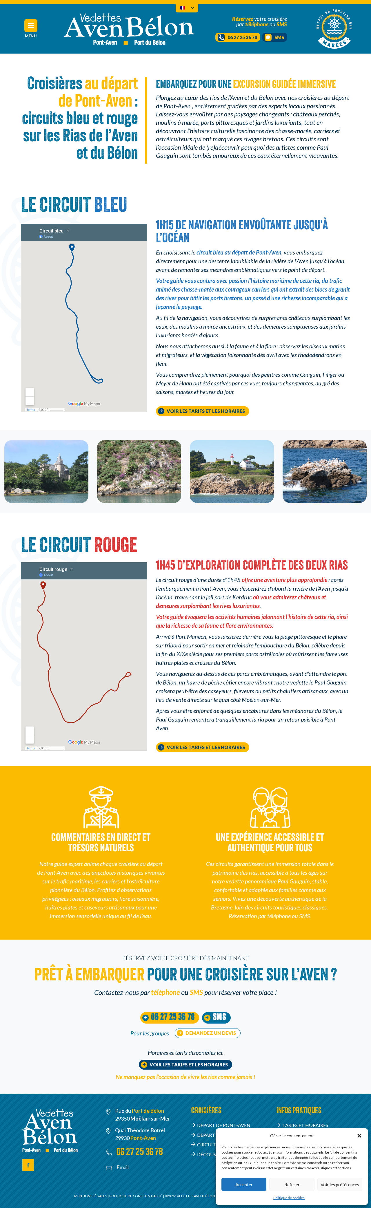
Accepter (244, 1184)
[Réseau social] (28, 1165)
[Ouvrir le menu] (30, 25)
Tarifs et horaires (305, 1125)
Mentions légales (91, 1196)
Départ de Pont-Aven (223, 1125)
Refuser (292, 1184)
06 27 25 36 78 (140, 1152)
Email (123, 1167)
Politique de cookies (289, 1198)
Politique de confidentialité (136, 1196)
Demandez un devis (211, 1033)
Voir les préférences (340, 1184)
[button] (359, 1136)
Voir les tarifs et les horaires (206, 411)
